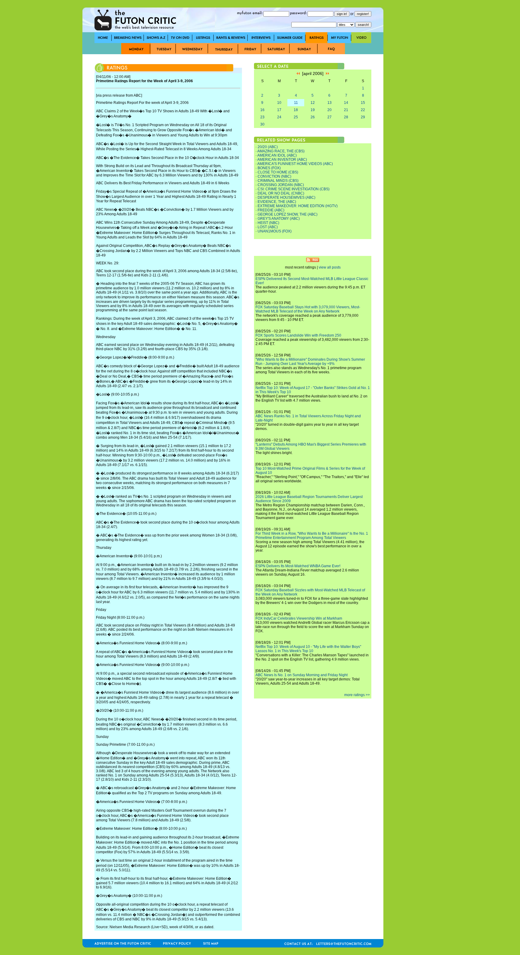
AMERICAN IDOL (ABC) (277, 155)
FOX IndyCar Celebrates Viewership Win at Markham (298, 618)
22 (363, 110)
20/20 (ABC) (268, 147)
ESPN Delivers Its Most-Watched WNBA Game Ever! (297, 566)
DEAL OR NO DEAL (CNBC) (281, 193)
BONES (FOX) (269, 168)
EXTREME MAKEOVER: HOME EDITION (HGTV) (298, 206)
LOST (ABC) (268, 227)
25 (296, 117)
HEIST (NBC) (268, 223)
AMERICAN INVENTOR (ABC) (282, 159)
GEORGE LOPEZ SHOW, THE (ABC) (287, 214)
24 (279, 117)
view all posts (330, 267)
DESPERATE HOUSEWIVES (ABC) (286, 197)
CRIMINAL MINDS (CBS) (278, 181)
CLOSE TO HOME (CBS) (278, 172)
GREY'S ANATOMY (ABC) (279, 218)
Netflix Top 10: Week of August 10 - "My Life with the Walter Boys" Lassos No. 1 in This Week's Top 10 (308, 649)
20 (329, 110)
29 (363, 117)
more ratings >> (357, 695)
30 (262, 124)
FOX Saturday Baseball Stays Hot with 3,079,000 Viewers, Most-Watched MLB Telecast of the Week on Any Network (307, 309)
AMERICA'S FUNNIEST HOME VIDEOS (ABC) (295, 164)
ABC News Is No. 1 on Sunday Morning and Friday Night (301, 675)
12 (313, 103)
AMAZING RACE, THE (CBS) (281, 151)
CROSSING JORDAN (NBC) (281, 185)
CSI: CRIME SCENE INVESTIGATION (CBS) (294, 189)
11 (296, 103)
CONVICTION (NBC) (274, 176)
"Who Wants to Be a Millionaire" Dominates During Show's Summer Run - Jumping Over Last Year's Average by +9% (310, 361)
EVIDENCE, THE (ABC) (277, 202)
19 (313, 110)
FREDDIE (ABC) (271, 210)
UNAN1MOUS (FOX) (275, 231)
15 (363, 103)
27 (329, 117)
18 (296, 110)
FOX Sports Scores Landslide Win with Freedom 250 (298, 335)
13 (329, 103)
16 (262, 110)
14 (346, 103)
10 (279, 103)
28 (346, 117)
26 (313, 117)
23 (262, 117)
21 (346, 110)
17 (279, 110)
